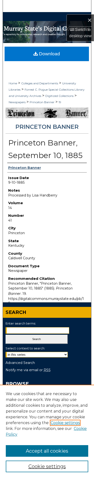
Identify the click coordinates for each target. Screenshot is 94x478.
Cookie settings (65, 422)
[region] (47, 431)
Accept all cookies (47, 451)
